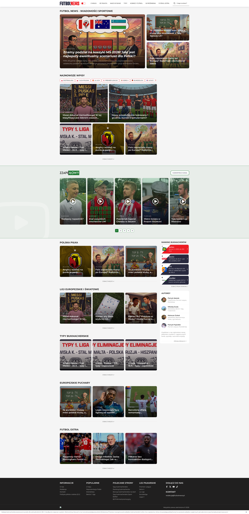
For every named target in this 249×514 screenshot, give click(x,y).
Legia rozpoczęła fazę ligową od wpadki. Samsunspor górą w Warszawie (107, 414)
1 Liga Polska (84, 80)
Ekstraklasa (68, 80)
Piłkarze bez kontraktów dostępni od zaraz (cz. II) (139, 459)
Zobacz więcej (108, 159)
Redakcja (63, 489)
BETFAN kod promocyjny (122, 499)
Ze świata (103, 3)
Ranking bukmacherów (121, 489)
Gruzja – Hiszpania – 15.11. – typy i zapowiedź (140, 364)
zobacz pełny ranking (179, 286)
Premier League (111, 80)
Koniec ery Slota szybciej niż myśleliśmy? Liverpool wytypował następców (108, 320)
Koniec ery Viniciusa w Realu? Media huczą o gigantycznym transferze (140, 320)
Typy (125, 3)
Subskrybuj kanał (180, 173)
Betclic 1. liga (179, 309)
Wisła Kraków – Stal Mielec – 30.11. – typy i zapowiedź (74, 150)
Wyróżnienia (151, 3)
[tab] (116, 230)
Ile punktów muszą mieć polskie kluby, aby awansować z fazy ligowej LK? (167, 33)
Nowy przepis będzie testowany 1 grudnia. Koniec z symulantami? (130, 116)
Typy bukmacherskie (120, 487)
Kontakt (63, 492)
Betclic (171, 257)
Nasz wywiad (115, 3)
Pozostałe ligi (183, 327)
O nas (62, 487)
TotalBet (172, 278)
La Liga (97, 80)
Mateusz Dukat (174, 315)
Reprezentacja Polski (93, 489)
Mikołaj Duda (173, 307)
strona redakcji (180, 341)
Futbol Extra (164, 3)
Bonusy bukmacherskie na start (124, 492)
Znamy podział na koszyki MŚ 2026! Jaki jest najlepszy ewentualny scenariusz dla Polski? (99, 54)
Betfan (171, 247)
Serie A (125, 80)
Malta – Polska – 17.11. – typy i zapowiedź (107, 364)
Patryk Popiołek (174, 325)
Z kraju (94, 3)
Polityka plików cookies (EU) (70, 494)
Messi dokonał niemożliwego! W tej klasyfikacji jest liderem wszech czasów (82, 118)
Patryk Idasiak (173, 298)
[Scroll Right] (155, 80)
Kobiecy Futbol (136, 3)
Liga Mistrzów (176, 319)
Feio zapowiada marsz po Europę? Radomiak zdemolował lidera (167, 61)
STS (170, 266)
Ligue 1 (151, 80)
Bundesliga (138, 80)
